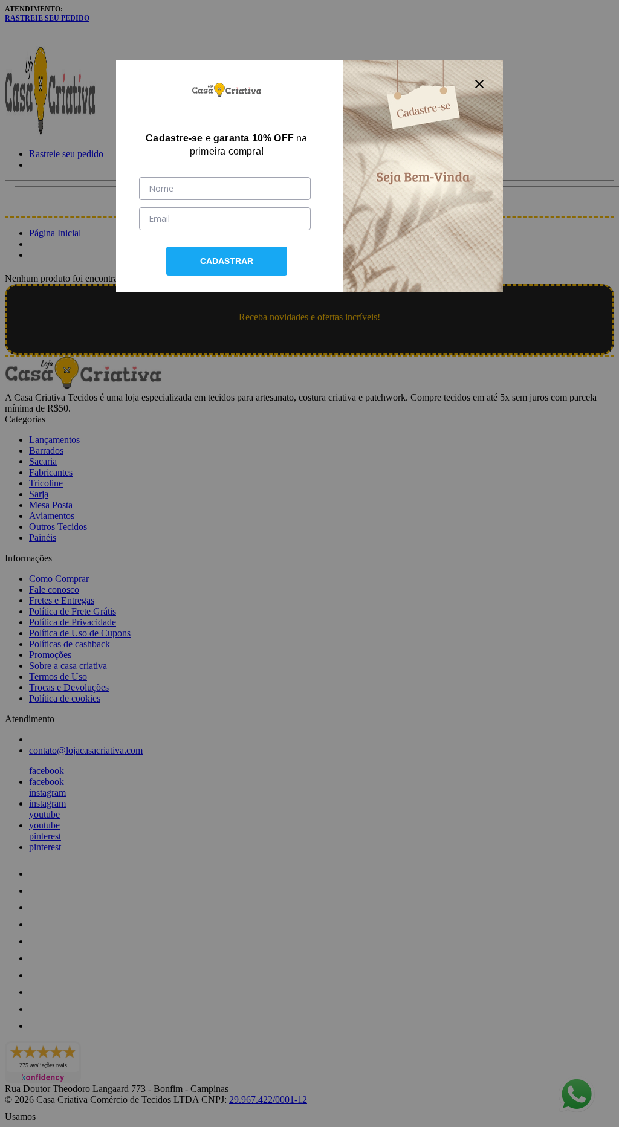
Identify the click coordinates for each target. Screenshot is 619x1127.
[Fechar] (479, 84)
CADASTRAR (226, 261)
